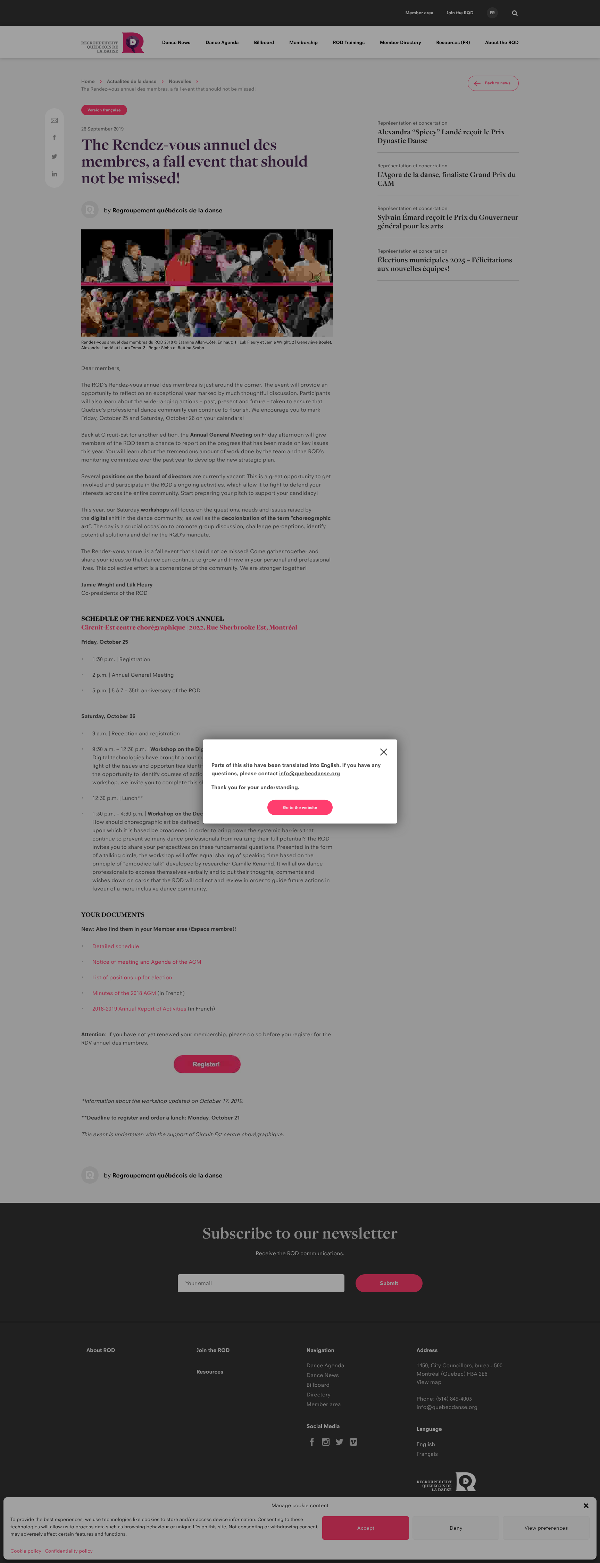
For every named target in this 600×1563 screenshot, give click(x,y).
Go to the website (300, 807)
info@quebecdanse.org (309, 773)
